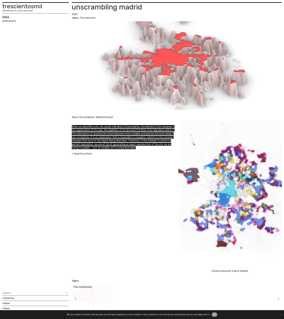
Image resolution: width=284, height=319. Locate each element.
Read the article (83, 153)
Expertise (9, 298)
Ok (214, 314)
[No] (280, 314)
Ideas (7, 303)
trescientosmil (22, 6)
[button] (75, 298)
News (7, 308)
